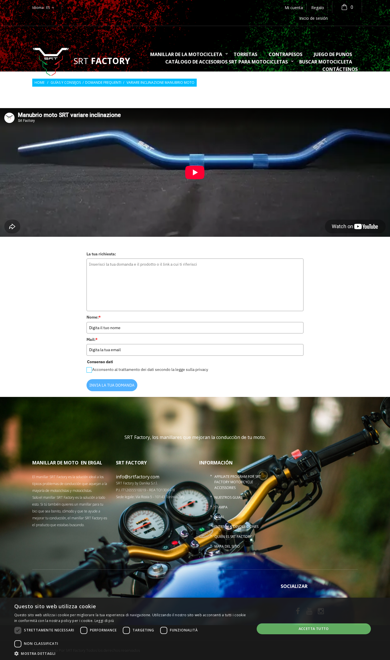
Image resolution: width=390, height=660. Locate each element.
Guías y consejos (66, 83)
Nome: (94, 317)
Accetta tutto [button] (314, 628)
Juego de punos (333, 54)
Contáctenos (340, 69)
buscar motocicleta (325, 62)
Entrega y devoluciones (236, 526)
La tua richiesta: (101, 254)
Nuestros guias (228, 497)
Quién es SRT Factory (233, 536)
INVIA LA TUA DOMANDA (111, 385)
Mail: (92, 339)
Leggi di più (104, 620)
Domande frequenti (103, 83)
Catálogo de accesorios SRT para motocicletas (226, 62)
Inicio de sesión (313, 18)
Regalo (317, 7)
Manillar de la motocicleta (186, 54)
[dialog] (195, 629)
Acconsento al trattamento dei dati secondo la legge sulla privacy (150, 369)
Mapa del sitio (227, 546)
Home (40, 83)
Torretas (245, 54)
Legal (219, 516)
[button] (130, 653)
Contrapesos (285, 54)
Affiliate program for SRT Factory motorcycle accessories (237, 482)
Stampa (221, 507)
